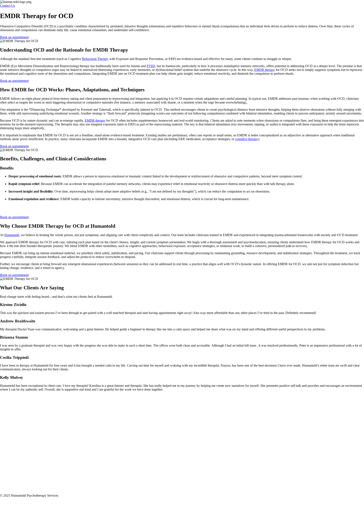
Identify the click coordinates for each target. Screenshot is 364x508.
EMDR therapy (264, 70)
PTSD (151, 66)
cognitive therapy (246, 139)
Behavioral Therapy (95, 59)
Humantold (11, 235)
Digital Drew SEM (31, 502)
